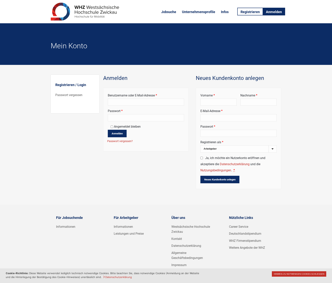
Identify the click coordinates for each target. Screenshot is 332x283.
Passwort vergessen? (120, 141)
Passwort (123, 111)
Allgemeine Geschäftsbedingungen (187, 255)
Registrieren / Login (70, 85)
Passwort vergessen (68, 95)
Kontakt (176, 239)
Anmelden (274, 12)
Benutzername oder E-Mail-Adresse (140, 95)
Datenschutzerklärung (235, 164)
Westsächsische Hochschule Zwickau (190, 229)
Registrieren (250, 12)
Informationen (65, 227)
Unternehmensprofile (198, 12)
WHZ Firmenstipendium (245, 241)
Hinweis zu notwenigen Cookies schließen (299, 274)
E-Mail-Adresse (219, 111)
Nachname (248, 95)
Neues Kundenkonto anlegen (220, 179)
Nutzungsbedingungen (215, 170)
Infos (225, 12)
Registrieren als (211, 142)
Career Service (238, 227)
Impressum (179, 265)
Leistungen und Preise (129, 233)
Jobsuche (168, 12)
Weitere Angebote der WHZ (247, 248)
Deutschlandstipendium (245, 233)
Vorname (207, 95)
